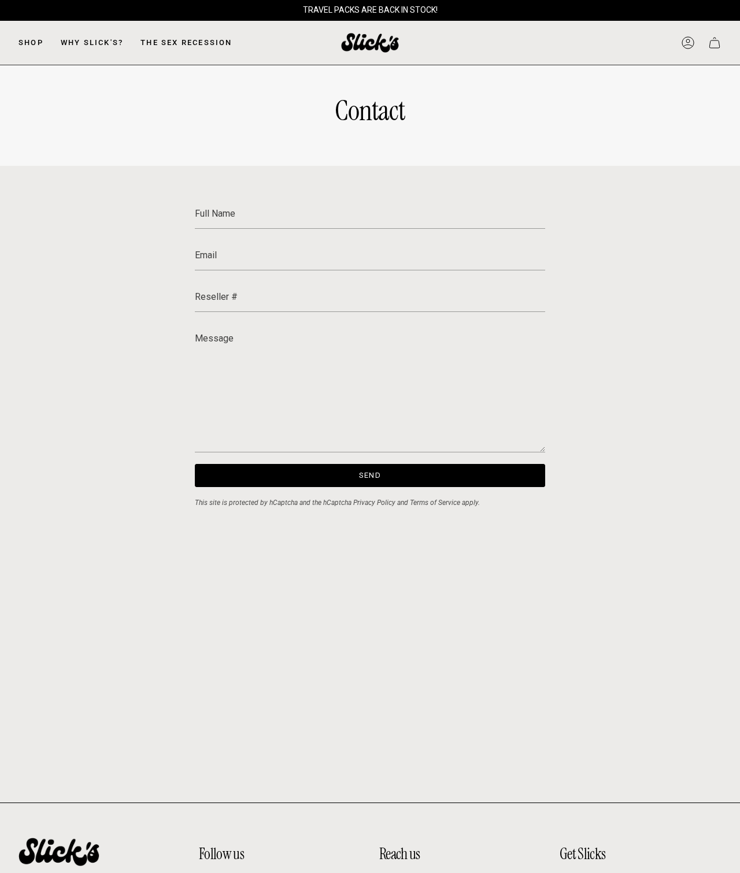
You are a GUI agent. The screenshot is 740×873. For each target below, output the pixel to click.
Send (370, 475)
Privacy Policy (374, 503)
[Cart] (714, 43)
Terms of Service (435, 503)
